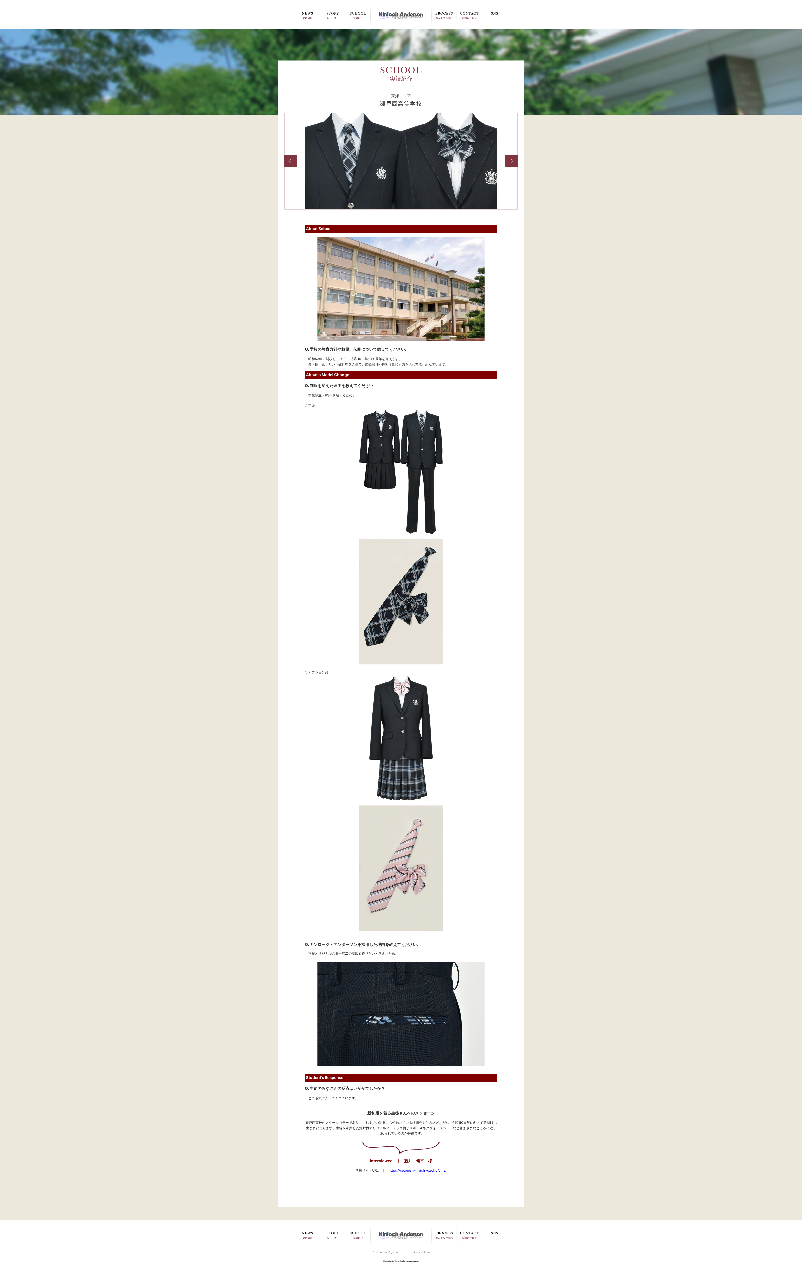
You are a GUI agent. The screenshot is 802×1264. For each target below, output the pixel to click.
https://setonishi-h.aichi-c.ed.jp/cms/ (418, 1170)
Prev (290, 161)
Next (511, 161)
